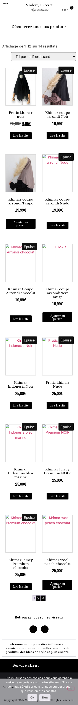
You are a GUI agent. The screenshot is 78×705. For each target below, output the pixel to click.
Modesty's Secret (39, 5)
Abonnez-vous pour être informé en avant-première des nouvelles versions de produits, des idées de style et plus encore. (38, 648)
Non (45, 697)
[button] (8, 8)
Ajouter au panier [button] (20, 223)
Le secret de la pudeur (40, 10)
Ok (32, 697)
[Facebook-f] (45, 629)
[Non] (71, 688)
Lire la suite (21, 135)
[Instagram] (33, 629)
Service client (26, 665)
